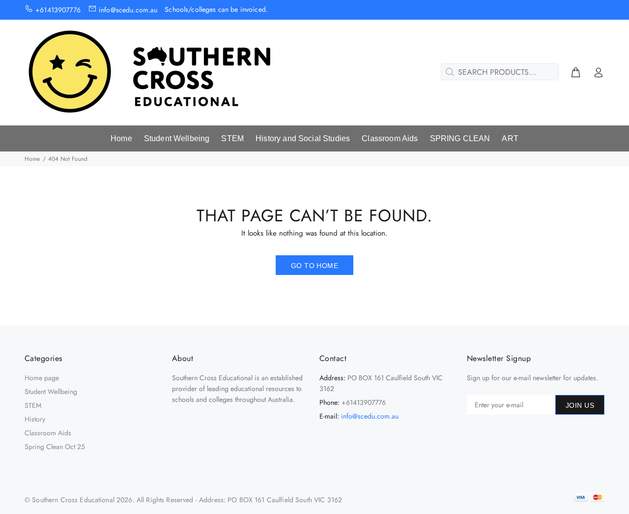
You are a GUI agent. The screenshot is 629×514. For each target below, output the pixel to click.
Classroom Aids (48, 433)
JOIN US (580, 405)
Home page (42, 378)
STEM (33, 405)
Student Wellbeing (51, 391)
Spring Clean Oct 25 (55, 447)
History (35, 419)
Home (32, 158)
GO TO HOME (314, 266)
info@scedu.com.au (370, 416)
